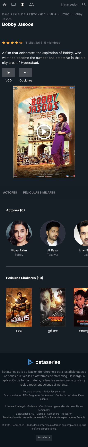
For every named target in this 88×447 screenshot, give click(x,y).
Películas (19, 14)
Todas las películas (54, 391)
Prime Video (37, 14)
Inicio (5, 14)
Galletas (32, 406)
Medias (40, 413)
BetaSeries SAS (25, 413)
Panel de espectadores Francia (67, 417)
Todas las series (32, 391)
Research (66, 413)
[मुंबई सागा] (52, 307)
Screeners (53, 413)
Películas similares (39, 192)
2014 (53, 14)
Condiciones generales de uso (56, 406)
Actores (10, 192)
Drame (65, 14)
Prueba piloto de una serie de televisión (25, 417)
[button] (19, 238)
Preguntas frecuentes (40, 395)
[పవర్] (19, 307)
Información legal (15, 406)
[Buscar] (84, 4)
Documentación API (15, 395)
